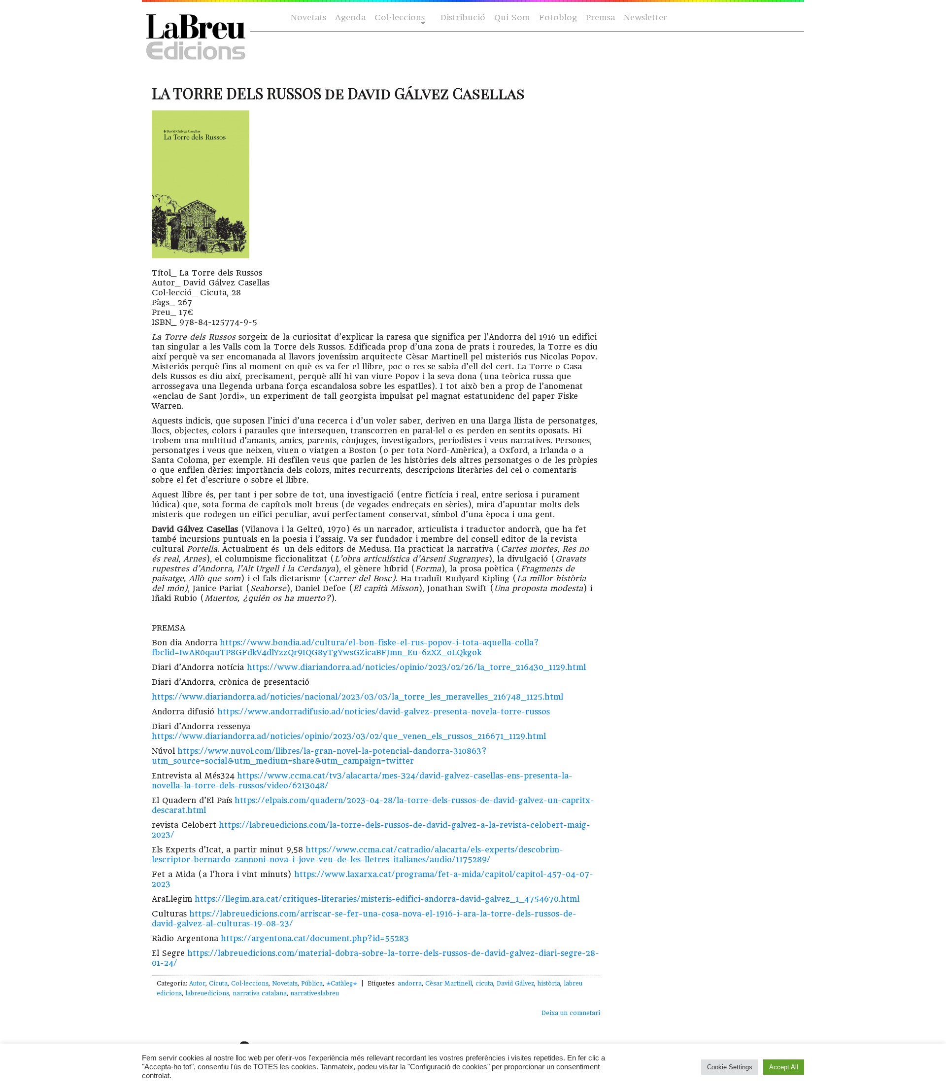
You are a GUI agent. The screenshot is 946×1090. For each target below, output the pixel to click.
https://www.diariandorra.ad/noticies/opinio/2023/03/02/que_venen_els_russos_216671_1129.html (349, 736)
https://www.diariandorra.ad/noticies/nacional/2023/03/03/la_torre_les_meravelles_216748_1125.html (357, 697)
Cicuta (218, 983)
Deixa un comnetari (570, 1013)
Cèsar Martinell (448, 983)
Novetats (308, 17)
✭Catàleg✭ (341, 983)
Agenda (350, 17)
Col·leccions (398, 18)
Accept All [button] (783, 1067)
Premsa (600, 17)
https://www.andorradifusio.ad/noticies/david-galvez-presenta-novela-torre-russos (383, 711)
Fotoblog (558, 17)
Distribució (462, 17)
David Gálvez (515, 983)
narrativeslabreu (314, 993)
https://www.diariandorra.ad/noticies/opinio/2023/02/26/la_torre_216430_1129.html (416, 667)
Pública (312, 983)
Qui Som (512, 17)
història (549, 983)
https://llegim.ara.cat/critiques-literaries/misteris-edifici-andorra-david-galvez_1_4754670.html (387, 899)
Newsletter (645, 17)
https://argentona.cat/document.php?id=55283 (315, 938)
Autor (197, 983)
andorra (410, 983)
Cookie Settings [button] (729, 1067)
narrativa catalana (260, 993)
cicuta (484, 983)
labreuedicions (207, 993)
